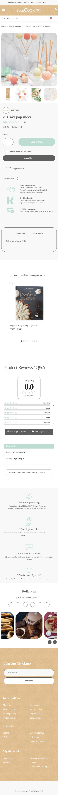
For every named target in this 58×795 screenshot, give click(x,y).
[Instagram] (10, 604)
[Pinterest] (40, 604)
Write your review (18, 431)
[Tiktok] (25, 604)
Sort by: (9, 458)
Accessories (30, 26)
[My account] (50, 10)
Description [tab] (20, 233)
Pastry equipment (16, 26)
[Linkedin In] (47, 604)
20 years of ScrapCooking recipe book (23, 326)
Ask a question (41, 431)
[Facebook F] (18, 604)
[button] (3, 10)
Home (3, 26)
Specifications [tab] (37, 233)
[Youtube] (32, 604)
